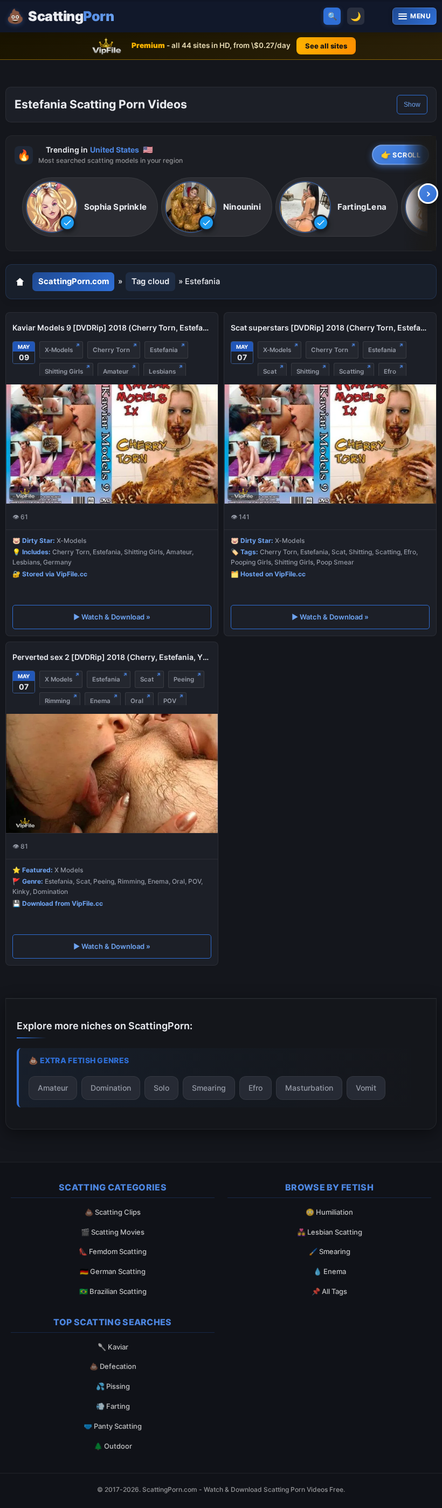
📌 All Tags (329, 1291)
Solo (161, 1087)
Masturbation (309, 1087)
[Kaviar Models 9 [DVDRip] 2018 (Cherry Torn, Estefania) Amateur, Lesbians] (112, 444)
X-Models (59, 350)
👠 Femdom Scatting (113, 1251)
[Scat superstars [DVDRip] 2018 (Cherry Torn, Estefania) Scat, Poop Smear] (330, 444)
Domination (111, 1087)
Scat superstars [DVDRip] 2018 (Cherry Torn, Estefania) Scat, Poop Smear (330, 327)
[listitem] (90, 207)
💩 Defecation (112, 1366)
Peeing (184, 679)
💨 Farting (113, 1406)
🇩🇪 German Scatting (113, 1271)
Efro (390, 371)
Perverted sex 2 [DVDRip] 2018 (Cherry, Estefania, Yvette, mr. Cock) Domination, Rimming (111, 657)
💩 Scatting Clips (113, 1212)
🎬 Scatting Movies (112, 1232)
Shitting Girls (64, 371)
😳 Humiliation (329, 1212)
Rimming (57, 701)
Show (412, 104)
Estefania (164, 350)
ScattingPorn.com (73, 281)
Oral (136, 701)
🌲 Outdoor (113, 1446)
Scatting (351, 371)
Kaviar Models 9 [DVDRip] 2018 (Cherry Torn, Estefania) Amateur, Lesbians (111, 327)
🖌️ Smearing (329, 1251)
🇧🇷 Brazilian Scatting (113, 1291)
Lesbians (162, 371)
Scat (270, 371)
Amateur (116, 371)
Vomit (366, 1087)
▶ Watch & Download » (111, 616)
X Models (58, 679)
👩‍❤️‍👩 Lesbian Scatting (329, 1232)
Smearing (209, 1087)
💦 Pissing (113, 1386)
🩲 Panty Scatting (113, 1426)
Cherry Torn (111, 350)
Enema (100, 701)
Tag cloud (150, 281)
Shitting (307, 371)
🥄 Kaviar (113, 1346)
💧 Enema (329, 1271)
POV (169, 701)
